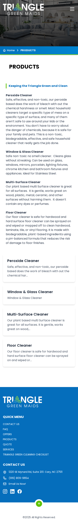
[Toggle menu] (72, 9)
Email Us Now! (17, 484)
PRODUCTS (10, 439)
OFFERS (7, 434)
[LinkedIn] (12, 491)
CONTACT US (11, 424)
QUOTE (7, 444)
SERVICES (8, 449)
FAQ (5, 429)
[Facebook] (19, 491)
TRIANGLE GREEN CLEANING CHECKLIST (26, 454)
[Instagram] (5, 491)
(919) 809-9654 (19, 478)
